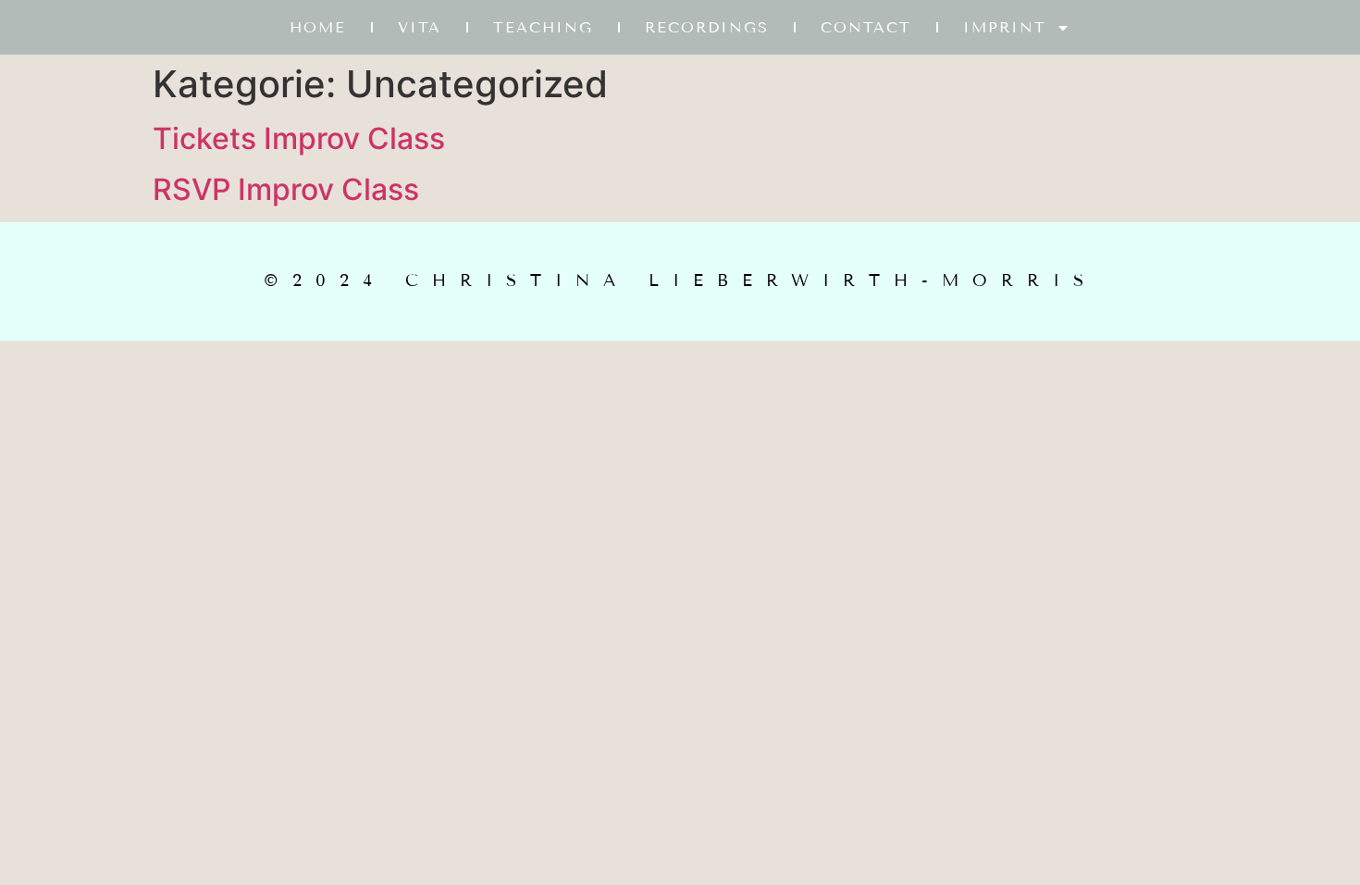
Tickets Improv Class (299, 138)
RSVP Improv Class (286, 189)
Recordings (707, 27)
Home (318, 27)
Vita (419, 27)
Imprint (1004, 27)
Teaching (543, 27)
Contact (866, 27)
